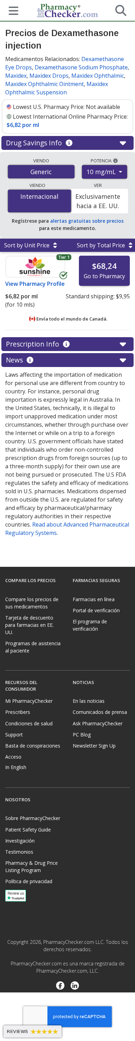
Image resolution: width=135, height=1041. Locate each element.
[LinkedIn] (75, 986)
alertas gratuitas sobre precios (87, 220)
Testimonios (19, 851)
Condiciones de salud (29, 723)
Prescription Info (33, 344)
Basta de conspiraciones (32, 745)
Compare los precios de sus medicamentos (31, 603)
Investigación (20, 840)
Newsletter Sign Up (94, 745)
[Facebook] (60, 986)
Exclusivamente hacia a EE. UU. (97, 201)
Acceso (13, 756)
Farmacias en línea (94, 599)
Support (14, 734)
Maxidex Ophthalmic (97, 75)
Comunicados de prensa (100, 712)
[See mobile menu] (10, 10)
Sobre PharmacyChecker (32, 818)
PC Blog (82, 734)
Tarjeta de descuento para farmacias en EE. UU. (29, 624)
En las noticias (89, 701)
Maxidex (16, 75)
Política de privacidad (28, 881)
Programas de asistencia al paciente (33, 647)
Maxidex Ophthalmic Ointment (44, 84)
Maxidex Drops (49, 75)
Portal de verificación (96, 610)
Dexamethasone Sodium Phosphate (81, 67)
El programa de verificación (90, 625)
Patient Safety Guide (28, 829)
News (15, 360)
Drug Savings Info (35, 142)
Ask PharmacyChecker (98, 723)
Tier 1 (64, 257)
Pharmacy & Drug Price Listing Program (31, 866)
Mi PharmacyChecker (29, 701)
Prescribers (17, 712)
